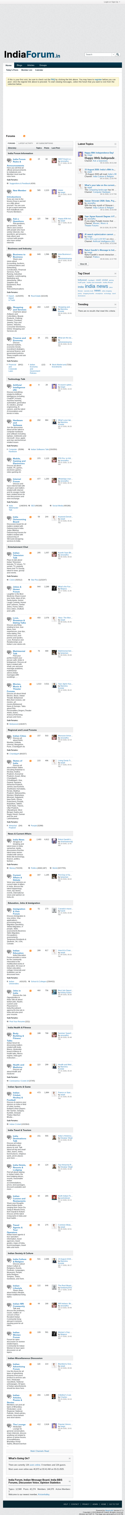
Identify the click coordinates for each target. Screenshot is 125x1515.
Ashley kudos (65, 993)
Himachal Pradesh (13, 827)
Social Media (57, 506)
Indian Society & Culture (20, 1253)
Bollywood (13, 724)
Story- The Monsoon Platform (70, 618)
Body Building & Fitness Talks (15, 1037)
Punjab (34, 826)
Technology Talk (16, 379)
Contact (75, 1504)
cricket (105, 280)
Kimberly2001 (66, 1288)
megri (63, 192)
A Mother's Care (64, 1395)
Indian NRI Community (19, 1305)
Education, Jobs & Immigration (24, 903)
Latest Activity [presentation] (25, 143)
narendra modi (88, 291)
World (54, 868)
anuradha (65, 161)
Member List (26, 70)
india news (96, 286)
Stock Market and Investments (59, 366)
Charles (64, 1397)
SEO (33, 506)
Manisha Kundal (63, 310)
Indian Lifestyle (17, 1287)
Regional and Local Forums (22, 730)
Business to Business (19, 255)
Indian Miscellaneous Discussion (25, 1358)
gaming (111, 280)
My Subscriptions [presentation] (44, 143)
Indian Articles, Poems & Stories (14, 1399)
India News (18, 839)
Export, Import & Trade (12, 298)
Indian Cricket (15, 1124)
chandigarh (91, 280)
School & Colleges (38, 981)
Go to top (114, 1504)
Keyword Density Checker (69, 517)
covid (98, 280)
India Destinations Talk (19, 1138)
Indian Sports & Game (19, 1087)
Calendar (39, 70)
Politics (34, 868)
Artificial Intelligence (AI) (19, 387)
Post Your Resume (17, 1022)
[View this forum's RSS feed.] (30, 159)
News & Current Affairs (19, 833)
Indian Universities (14, 982)
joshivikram (65, 1198)
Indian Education (18, 951)
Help (66, 1504)
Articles (30, 65)
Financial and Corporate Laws (13, 368)
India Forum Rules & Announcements (16, 162)
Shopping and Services (19, 308)
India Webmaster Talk (13, 508)
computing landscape (98, 190)
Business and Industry (20, 248)
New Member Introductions (16, 193)
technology (107, 293)
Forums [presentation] (11, 143)
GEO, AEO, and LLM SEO (96, 239)
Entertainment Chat (18, 547)
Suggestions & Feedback (19, 183)
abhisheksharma (65, 258)
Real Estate (36, 296)
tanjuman (64, 653)
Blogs (19, 65)
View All (83, 264)
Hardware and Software (18, 422)
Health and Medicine (18, 1066)
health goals (82, 282)
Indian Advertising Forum (19, 1366)
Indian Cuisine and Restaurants (19, 1198)
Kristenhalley (43, 1494)
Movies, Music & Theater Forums (14, 688)
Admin (95, 1504)
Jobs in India (17, 991)
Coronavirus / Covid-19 (19, 1081)
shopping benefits (88, 293)
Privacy (85, 1504)
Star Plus (34, 580)
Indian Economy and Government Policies (35, 369)
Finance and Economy (19, 339)
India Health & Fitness (19, 1027)
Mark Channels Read (39, 1451)
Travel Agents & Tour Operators (15, 1229)
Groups (43, 65)
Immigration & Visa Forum (19, 911)
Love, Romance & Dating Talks (19, 620)
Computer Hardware (13, 450)
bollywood (82, 280)
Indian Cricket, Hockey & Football (15, 1096)
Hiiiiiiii (60, 190)
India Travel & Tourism (19, 1130)
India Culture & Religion (19, 1260)
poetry (80, 293)
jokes (111, 287)
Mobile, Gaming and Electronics (19, 461)
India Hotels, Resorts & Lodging (19, 1167)
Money (12, 868)
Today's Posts (12, 70)
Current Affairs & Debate (17, 877)
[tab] (11, 143)
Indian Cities (19, 736)
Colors (12, 580)
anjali (63, 221)
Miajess (64, 589)
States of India (17, 762)
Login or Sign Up (111, 2)
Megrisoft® (109, 1510)
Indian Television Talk (18, 555)
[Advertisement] (62, 25)
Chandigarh (14, 754)
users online (35, 1465)
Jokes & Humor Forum (17, 589)
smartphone (99, 293)
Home (9, 65)
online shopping (107, 291)
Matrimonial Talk (19, 652)
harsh (63, 911)
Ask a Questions (18, 220)
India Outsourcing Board (19, 519)
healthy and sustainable (94, 282)
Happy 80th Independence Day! (71, 219)
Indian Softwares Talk (40, 449)
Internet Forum (17, 480)
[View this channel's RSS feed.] (24, 136)
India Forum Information (20, 153)
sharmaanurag (67, 842)
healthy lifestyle (108, 282)
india (81, 286)
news (97, 290)
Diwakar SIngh (67, 1138)
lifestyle (80, 291)
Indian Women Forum (17, 1334)
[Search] (117, 55)
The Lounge (19, 1424)
